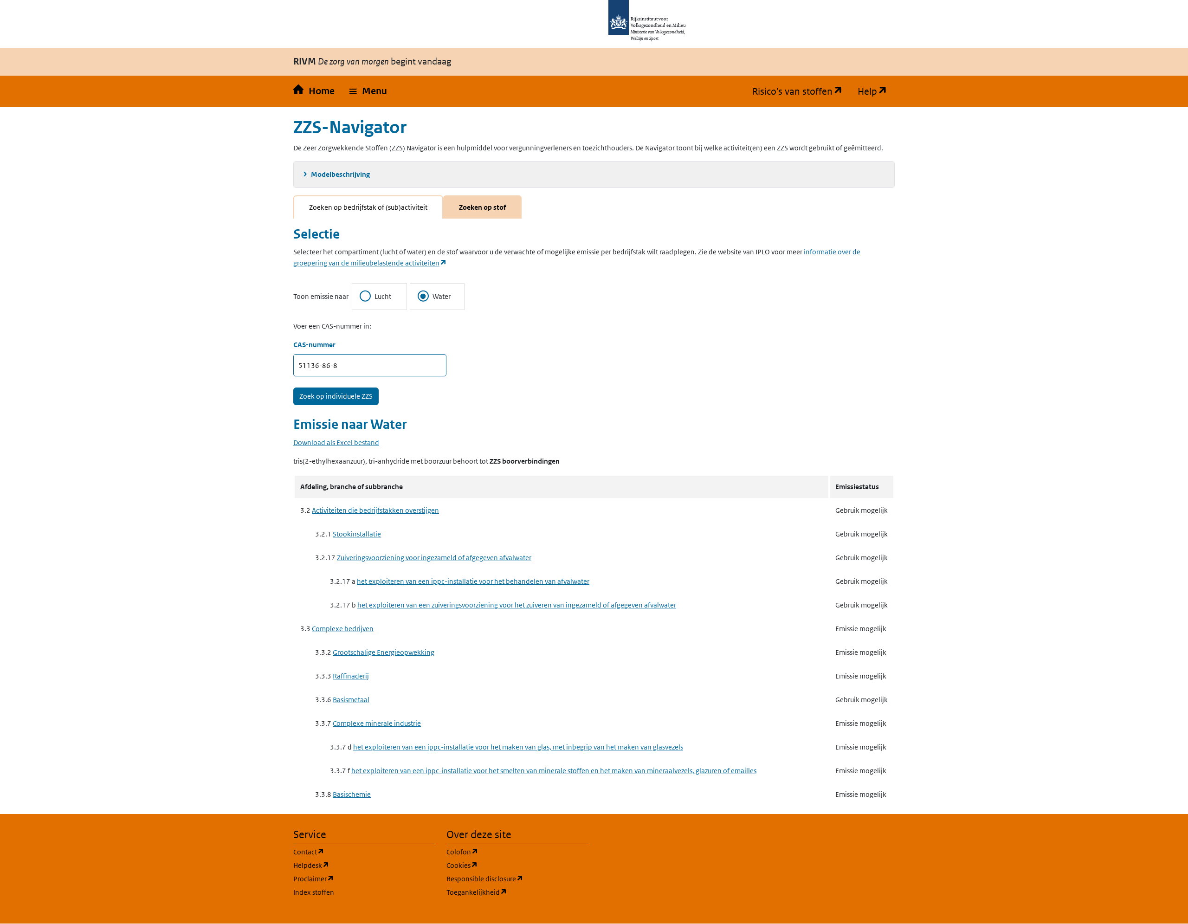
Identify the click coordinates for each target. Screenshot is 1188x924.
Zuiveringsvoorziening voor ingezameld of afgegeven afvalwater (434, 557)
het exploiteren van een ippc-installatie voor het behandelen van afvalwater (473, 581)
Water (442, 296)
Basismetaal (351, 699)
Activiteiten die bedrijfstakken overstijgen (375, 510)
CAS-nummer (314, 344)
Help (876, 91)
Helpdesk (355, 865)
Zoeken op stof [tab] (482, 207)
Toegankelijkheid (517, 892)
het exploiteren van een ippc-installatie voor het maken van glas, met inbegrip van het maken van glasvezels (518, 747)
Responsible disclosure (517, 878)
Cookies (506, 865)
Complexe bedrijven (343, 628)
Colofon (506, 851)
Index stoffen (313, 892)
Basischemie (352, 794)
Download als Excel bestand (336, 442)
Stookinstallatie (357, 534)
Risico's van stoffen (801, 91)
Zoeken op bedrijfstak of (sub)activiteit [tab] (368, 207)
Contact (353, 851)
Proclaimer (358, 878)
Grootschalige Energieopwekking (383, 652)
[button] (368, 91)
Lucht (382, 296)
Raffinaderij (351, 676)
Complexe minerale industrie (377, 723)
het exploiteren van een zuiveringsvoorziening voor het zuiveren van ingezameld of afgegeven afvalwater (516, 605)
